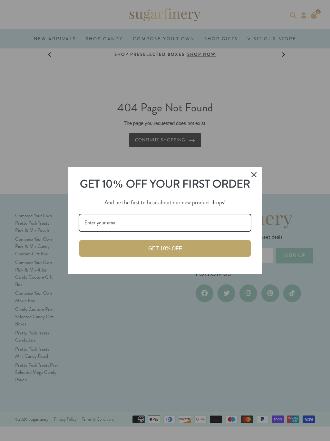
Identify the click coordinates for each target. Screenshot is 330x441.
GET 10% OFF (165, 248)
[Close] (254, 174)
